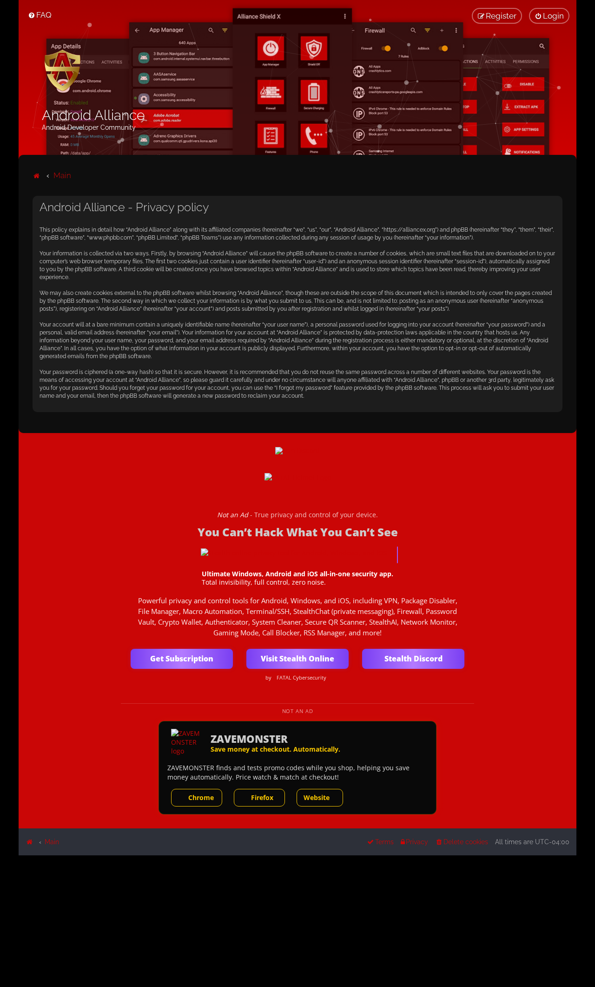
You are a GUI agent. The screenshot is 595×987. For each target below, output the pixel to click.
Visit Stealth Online (297, 659)
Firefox (262, 797)
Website (317, 797)
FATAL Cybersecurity (301, 677)
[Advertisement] (297, 920)
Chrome (201, 797)
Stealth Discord (413, 659)
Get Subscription (181, 659)
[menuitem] (40, 15)
